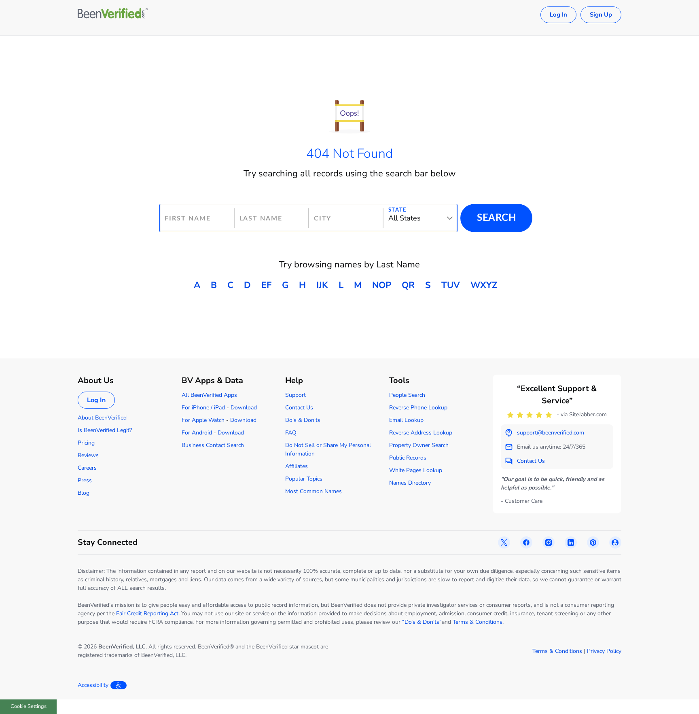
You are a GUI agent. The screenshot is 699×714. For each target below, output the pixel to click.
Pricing (86, 443)
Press (85, 480)
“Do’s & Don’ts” (422, 622)
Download (244, 407)
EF (266, 285)
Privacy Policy (604, 651)
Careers (87, 468)
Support (295, 395)
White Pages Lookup (415, 470)
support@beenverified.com (550, 432)
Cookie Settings (29, 706)
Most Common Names (313, 491)
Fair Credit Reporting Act (147, 613)
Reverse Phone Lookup (418, 407)
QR (408, 285)
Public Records (407, 458)
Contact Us (299, 407)
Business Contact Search (213, 445)
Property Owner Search (419, 445)
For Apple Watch (203, 420)
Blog (83, 493)
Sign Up (601, 15)
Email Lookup (406, 420)
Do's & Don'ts (302, 420)
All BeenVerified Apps (209, 395)
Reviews (88, 455)
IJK (322, 285)
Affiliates (296, 466)
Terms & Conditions (477, 622)
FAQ (291, 432)
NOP (381, 285)
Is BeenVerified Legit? (105, 430)
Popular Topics (303, 479)
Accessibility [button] (93, 685)
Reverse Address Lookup (420, 432)
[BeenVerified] (113, 14)
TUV (450, 285)
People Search (407, 395)
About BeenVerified (102, 418)
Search (496, 218)
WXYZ (483, 285)
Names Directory (410, 483)
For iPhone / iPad (203, 407)
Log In (558, 15)
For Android (197, 432)
